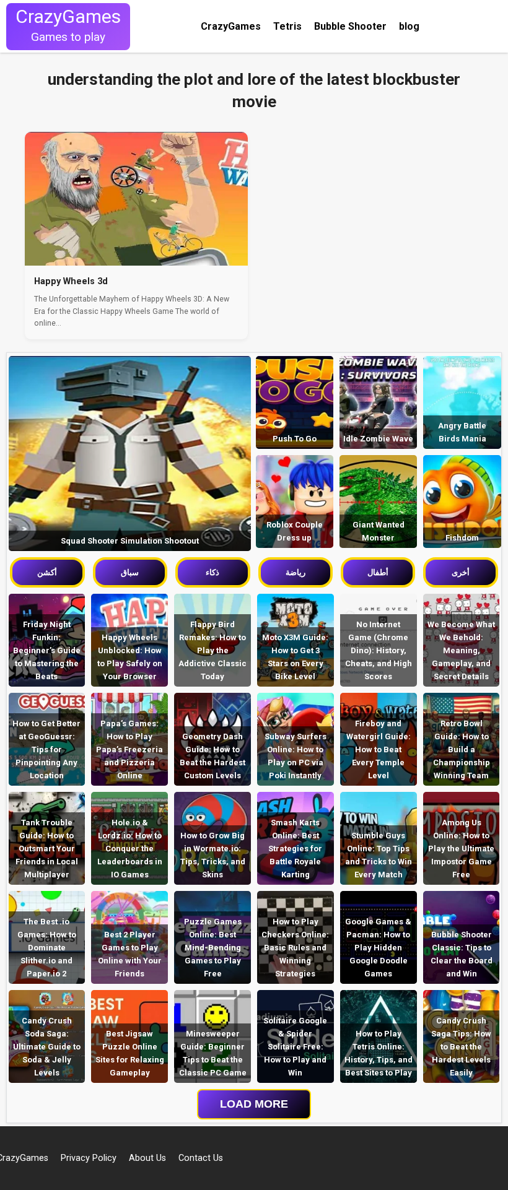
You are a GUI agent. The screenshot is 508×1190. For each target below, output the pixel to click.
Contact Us (200, 1158)
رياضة (295, 572)
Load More (254, 1104)
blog (409, 26)
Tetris (287, 26)
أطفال (377, 572)
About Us (147, 1158)
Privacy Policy (88, 1158)
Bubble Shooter (350, 26)
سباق (130, 572)
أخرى (461, 572)
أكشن (47, 572)
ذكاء (212, 572)
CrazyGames (231, 26)
